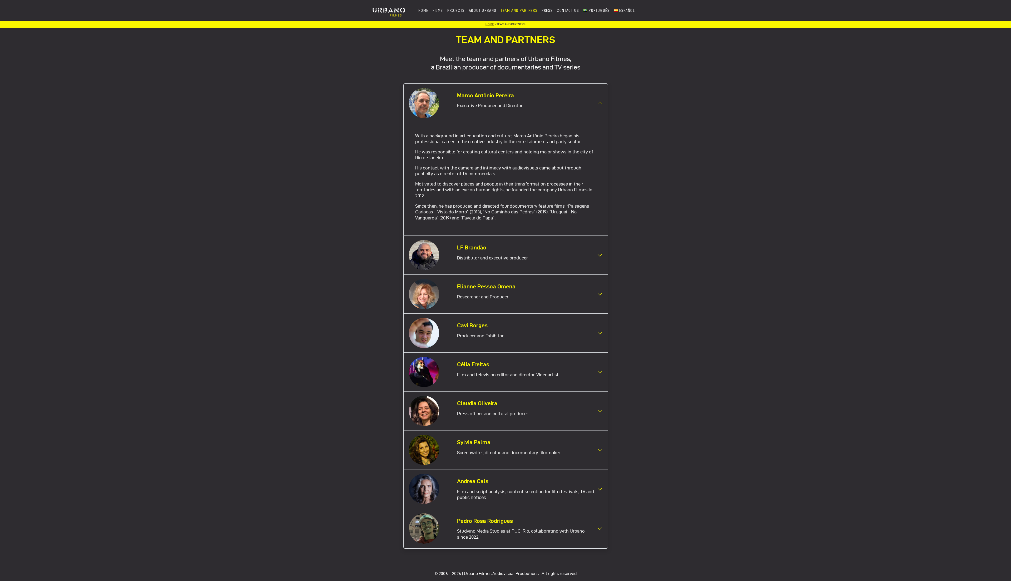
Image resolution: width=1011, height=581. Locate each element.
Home (489, 24)
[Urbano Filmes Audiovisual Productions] (389, 10)
